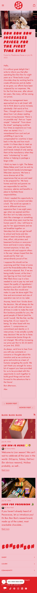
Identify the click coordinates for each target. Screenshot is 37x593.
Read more (5, 470)
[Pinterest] (14, 588)
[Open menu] (5, 5)
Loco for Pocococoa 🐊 (18, 504)
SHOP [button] (4, 557)
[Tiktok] (10, 588)
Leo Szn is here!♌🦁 (16, 445)
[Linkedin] (22, 588)
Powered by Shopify (11, 585)
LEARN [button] (5, 564)
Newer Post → (26, 407)
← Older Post (10, 403)
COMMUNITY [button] (7, 570)
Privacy (26, 580)
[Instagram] (18, 588)
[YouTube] (26, 588)
